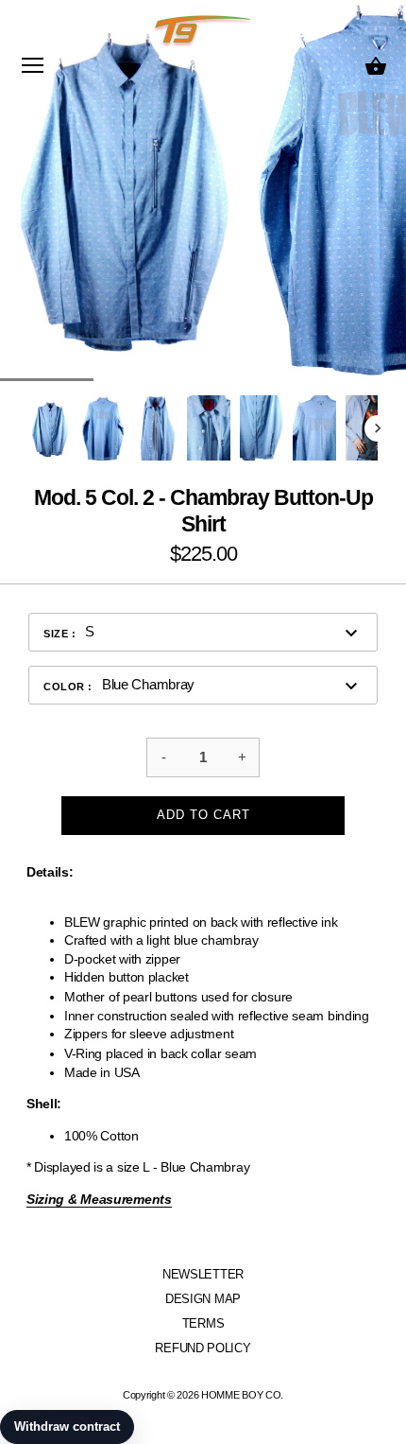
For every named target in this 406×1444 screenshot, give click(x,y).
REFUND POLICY (202, 1348)
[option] (50, 428)
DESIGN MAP (203, 1299)
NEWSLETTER (203, 1274)
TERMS (203, 1323)
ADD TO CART (203, 815)
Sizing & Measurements (99, 1199)
